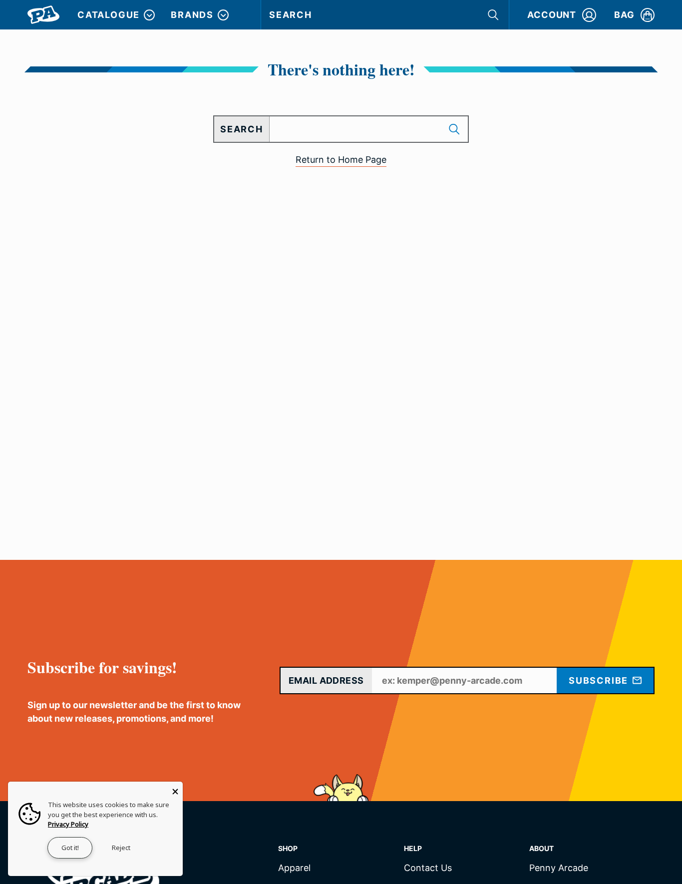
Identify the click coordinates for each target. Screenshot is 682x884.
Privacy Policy (68, 824)
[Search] (494, 14)
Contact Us (428, 868)
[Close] (175, 789)
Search (290, 14)
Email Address (326, 680)
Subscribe (600, 680)
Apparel (294, 868)
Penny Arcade (558, 868)
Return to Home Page (341, 159)
